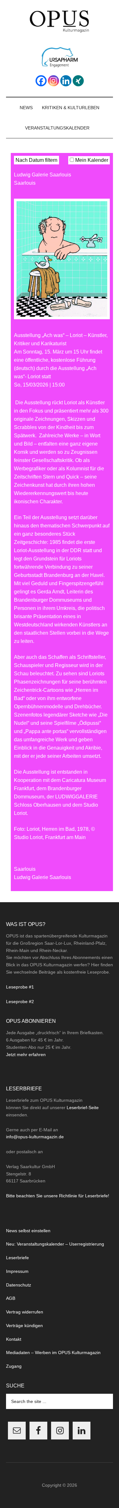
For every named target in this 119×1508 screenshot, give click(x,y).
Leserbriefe (17, 1257)
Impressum (17, 1271)
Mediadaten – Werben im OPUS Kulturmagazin (53, 1352)
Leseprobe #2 (20, 1001)
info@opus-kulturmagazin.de (35, 1136)
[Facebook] (41, 80)
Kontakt (13, 1339)
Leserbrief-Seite (83, 1107)
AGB (10, 1298)
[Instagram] (53, 80)
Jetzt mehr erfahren (26, 1054)
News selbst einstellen (28, 1230)
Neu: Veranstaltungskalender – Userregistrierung (55, 1244)
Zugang (14, 1366)
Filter (104, 148)
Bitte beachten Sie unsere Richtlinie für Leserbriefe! (57, 1195)
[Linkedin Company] (65, 80)
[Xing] (78, 80)
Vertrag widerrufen (24, 1311)
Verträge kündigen (24, 1325)
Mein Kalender (91, 160)
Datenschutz (18, 1284)
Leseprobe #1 (20, 986)
